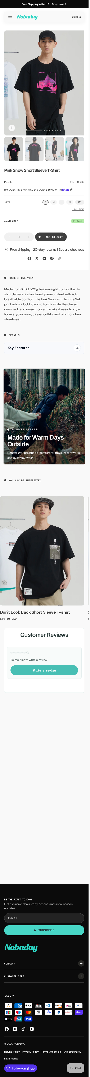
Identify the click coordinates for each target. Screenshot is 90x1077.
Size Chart (78, 207)
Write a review (44, 668)
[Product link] (42, 549)
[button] (10, 17)
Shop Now (58, 4)
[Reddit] (52, 256)
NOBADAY (19, 1043)
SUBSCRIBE (46, 930)
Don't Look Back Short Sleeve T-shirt (35, 610)
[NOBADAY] (27, 17)
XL (71, 201)
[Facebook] (29, 256)
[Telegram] (44, 256)
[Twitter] (37, 256)
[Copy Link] (59, 256)
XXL (79, 200)
